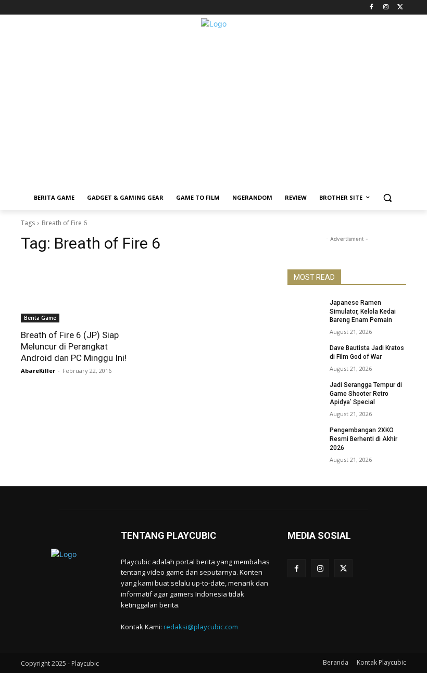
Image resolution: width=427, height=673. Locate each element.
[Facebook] (372, 8)
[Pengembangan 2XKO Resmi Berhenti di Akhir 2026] (305, 438)
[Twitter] (400, 8)
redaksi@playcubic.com (201, 626)
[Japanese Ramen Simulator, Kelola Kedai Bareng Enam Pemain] (305, 311)
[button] (387, 198)
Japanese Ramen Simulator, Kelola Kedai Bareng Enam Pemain (363, 311)
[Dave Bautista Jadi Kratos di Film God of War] (305, 356)
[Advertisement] (213, 112)
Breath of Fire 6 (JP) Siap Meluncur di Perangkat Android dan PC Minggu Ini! (74, 346)
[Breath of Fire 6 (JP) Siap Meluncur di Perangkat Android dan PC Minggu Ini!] (80, 292)
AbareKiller (38, 370)
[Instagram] (386, 8)
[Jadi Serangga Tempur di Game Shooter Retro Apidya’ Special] (305, 393)
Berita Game (40, 317)
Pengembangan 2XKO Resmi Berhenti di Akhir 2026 (363, 438)
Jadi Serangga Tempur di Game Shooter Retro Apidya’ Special (366, 393)
